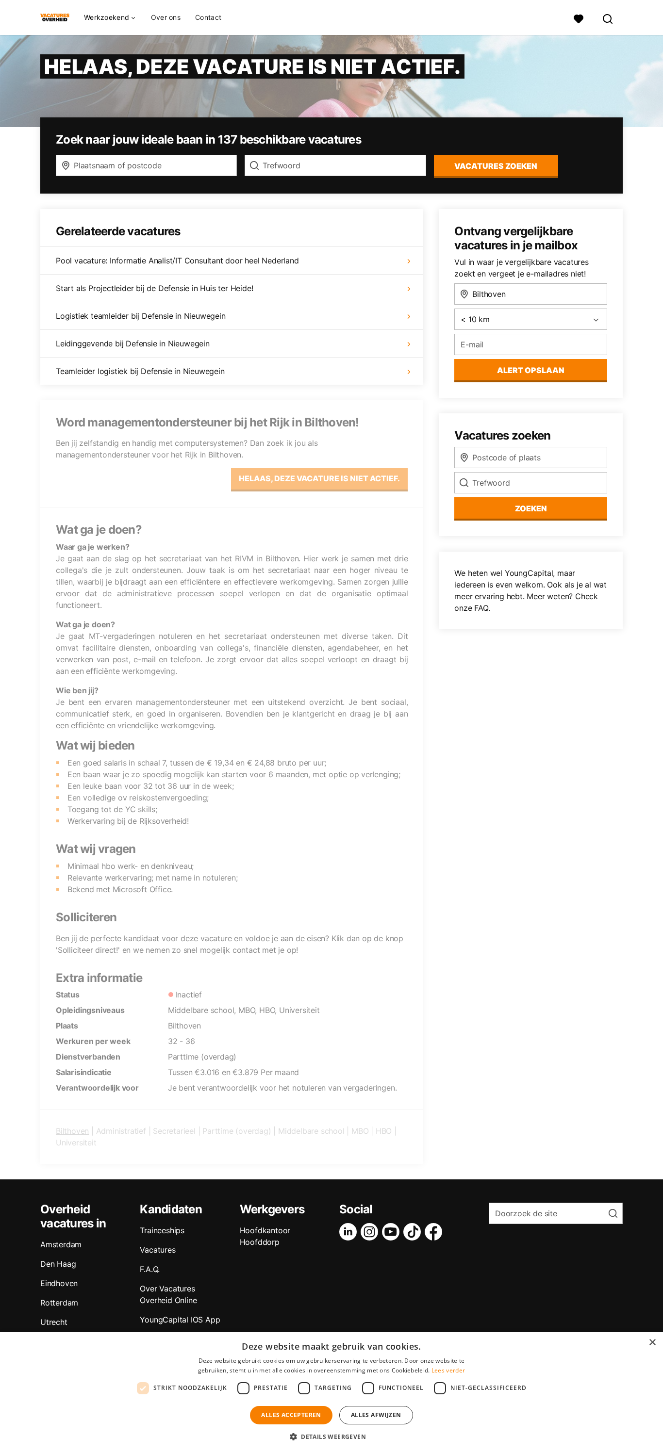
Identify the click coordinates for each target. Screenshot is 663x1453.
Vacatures (157, 1250)
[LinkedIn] (350, 1232)
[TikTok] (414, 1232)
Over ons (166, 17)
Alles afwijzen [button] (376, 1415)
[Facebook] (435, 1232)
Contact (208, 17)
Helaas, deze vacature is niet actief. (319, 478)
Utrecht (53, 1322)
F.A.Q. (150, 1269)
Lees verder (448, 1370)
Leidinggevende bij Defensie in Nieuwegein (133, 343)
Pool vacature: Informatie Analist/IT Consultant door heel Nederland (177, 260)
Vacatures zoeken (495, 166)
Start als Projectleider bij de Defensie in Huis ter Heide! (154, 288)
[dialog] (331, 1392)
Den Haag (58, 1264)
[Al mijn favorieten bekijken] (579, 18)
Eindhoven (59, 1283)
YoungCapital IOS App (180, 1319)
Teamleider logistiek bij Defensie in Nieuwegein (140, 371)
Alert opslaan (530, 370)
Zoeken (531, 508)
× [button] (652, 1342)
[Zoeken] (608, 18)
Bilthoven (72, 1131)
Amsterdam (61, 1244)
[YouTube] (392, 1232)
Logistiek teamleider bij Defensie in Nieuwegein (141, 316)
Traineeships (162, 1230)
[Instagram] (371, 1232)
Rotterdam (59, 1302)
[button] (331, 1436)
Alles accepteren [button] (291, 1415)
